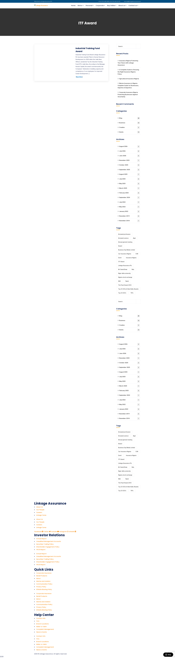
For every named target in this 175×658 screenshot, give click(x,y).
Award (120, 246)
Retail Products (41, 576)
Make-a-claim (41, 627)
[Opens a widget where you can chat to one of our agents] (168, 655)
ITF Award (121, 261)
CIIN (137, 254)
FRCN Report (40, 550)
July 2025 (129, 179)
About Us (39, 507)
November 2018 (129, 220)
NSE (119, 281)
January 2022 (129, 211)
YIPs (132, 293)
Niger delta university (124, 273)
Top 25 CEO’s (122, 293)
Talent (127, 281)
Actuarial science (123, 238)
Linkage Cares (41, 515)
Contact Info (40, 618)
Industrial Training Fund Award (88, 50)
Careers (39, 512)
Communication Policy (44, 584)
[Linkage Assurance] (41, 5)
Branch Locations (42, 624)
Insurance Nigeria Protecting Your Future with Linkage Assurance (128, 63)
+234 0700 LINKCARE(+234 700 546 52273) (109, 1)
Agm (134, 238)
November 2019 (129, 216)
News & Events (41, 632)
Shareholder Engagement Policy (47, 547)
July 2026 (129, 151)
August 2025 (129, 174)
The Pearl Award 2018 (124, 285)
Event (119, 258)
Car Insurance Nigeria (124, 254)
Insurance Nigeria (131, 258)
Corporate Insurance (43, 573)
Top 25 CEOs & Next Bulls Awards (128, 289)
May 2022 (129, 207)
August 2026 (129, 146)
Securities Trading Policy (45, 544)
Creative (129, 127)
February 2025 (129, 193)
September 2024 (129, 197)
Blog (129, 118)
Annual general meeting (125, 242)
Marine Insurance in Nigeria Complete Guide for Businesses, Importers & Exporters (128, 86)
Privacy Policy (41, 587)
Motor (38, 578)
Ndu (133, 269)
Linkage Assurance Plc (125, 265)
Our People (40, 510)
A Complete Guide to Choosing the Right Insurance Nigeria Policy (128, 72)
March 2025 (129, 188)
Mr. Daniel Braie (122, 269)
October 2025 (129, 165)
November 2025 (129, 160)
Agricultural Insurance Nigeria (129, 79)
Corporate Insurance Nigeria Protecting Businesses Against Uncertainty (128, 95)
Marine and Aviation (43, 581)
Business (129, 123)
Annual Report (41, 539)
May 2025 (129, 183)
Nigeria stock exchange (125, 277)
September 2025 (129, 169)
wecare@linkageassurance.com (132, 1)
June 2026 (129, 156)
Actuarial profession (124, 234)
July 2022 (129, 202)
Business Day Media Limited (126, 250)
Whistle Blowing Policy (44, 589)
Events (129, 132)
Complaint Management (45, 629)
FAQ (37, 621)
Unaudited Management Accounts (48, 541)
